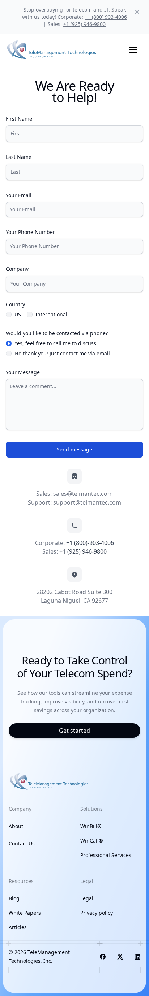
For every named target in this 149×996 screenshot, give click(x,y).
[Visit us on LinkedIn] (137, 957)
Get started (74, 731)
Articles (18, 927)
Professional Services (105, 855)
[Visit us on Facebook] (103, 957)
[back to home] (52, 50)
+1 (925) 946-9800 (84, 24)
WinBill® (91, 826)
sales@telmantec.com (83, 494)
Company (17, 268)
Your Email (18, 195)
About (16, 826)
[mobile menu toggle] (133, 50)
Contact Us (22, 843)
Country (15, 304)
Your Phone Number (30, 232)
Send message (74, 449)
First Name (19, 118)
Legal (86, 898)
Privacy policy (96, 912)
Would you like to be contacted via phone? (57, 333)
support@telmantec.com (87, 502)
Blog (14, 898)
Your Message (23, 372)
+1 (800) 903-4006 (106, 16)
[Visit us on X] (120, 957)
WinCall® (91, 840)
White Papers (25, 912)
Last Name (18, 156)
